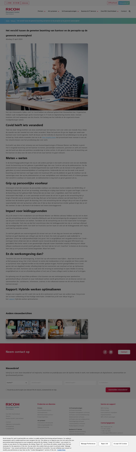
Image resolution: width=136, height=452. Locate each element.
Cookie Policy (61, 450)
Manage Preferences (88, 444)
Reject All (104, 444)
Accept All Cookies (120, 444)
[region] (68, 444)
